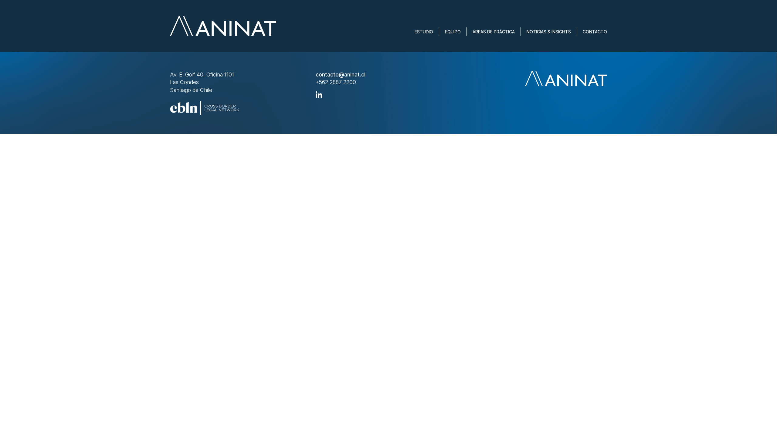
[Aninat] (223, 26)
